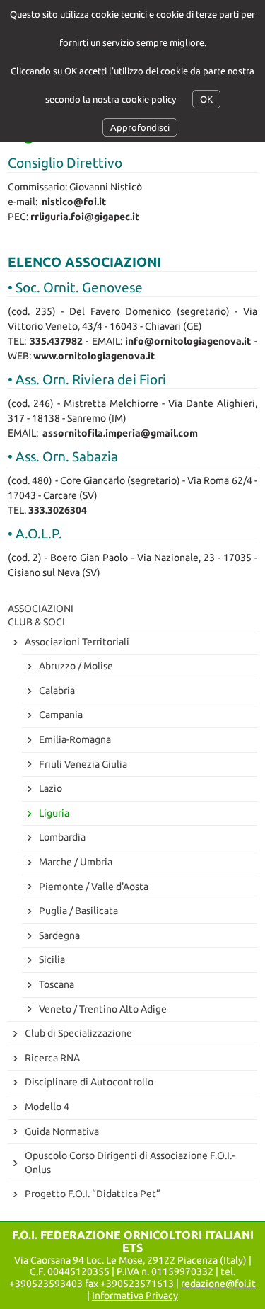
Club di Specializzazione (78, 1033)
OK (206, 99)
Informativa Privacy (135, 1295)
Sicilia (52, 959)
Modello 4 (47, 1106)
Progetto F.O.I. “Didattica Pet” (92, 1193)
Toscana (56, 984)
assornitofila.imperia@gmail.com (120, 433)
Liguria (54, 813)
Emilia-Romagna (75, 739)
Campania (61, 714)
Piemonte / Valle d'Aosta (93, 886)
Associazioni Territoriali (77, 641)
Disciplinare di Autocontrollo (89, 1082)
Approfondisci (140, 127)
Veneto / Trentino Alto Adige (103, 1009)
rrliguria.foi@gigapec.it (84, 216)
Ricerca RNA (52, 1057)
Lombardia (62, 837)
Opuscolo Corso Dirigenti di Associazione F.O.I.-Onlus (130, 1162)
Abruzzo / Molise (76, 665)
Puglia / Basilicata (78, 910)
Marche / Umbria (75, 861)
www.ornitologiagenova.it (94, 356)
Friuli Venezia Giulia (83, 764)
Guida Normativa (62, 1131)
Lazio (50, 788)
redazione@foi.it (218, 1283)
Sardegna (59, 935)
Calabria (57, 690)
